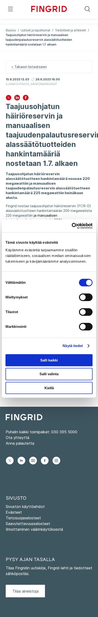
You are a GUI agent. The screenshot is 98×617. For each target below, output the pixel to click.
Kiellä (49, 388)
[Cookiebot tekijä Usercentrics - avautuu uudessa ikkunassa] (72, 226)
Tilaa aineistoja (25, 591)
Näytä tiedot (73, 346)
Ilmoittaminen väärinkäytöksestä (34, 529)
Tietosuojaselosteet (23, 518)
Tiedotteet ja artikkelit (70, 30)
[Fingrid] (49, 9)
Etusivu (11, 30)
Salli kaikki (49, 360)
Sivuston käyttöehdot (25, 506)
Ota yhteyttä (17, 437)
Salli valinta (49, 374)
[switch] (86, 297)
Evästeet (14, 512)
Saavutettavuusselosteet (28, 523)
